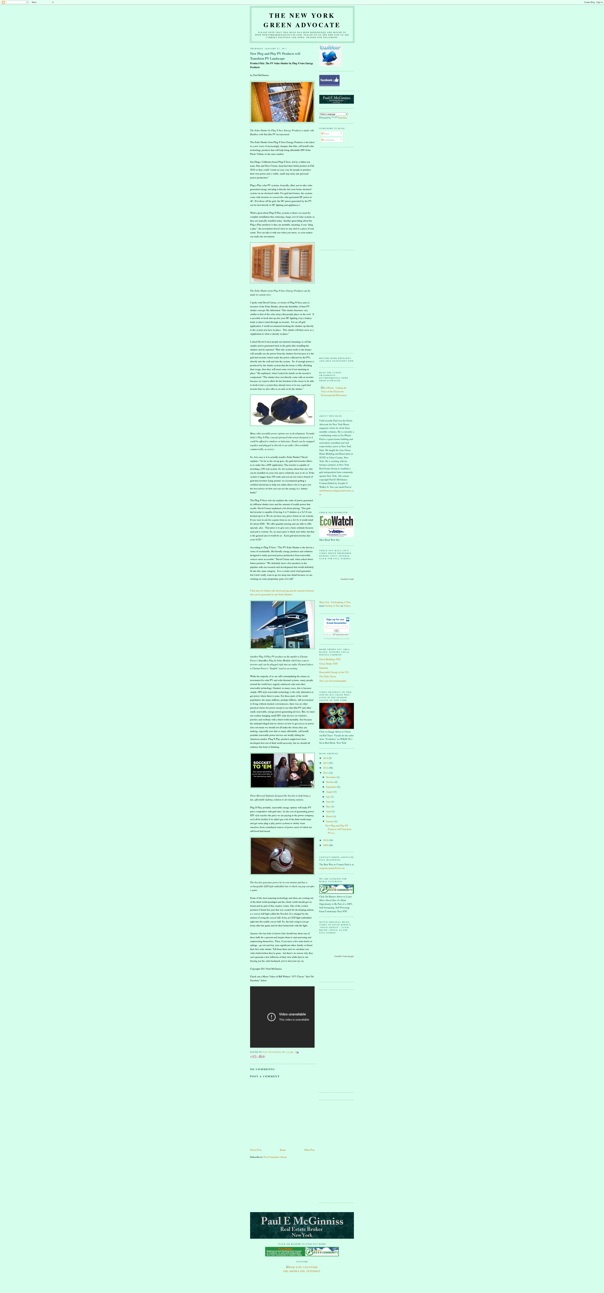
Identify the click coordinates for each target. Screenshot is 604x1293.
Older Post (309, 1149)
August (330, 791)
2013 (326, 762)
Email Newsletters (333, 638)
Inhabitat (323, 667)
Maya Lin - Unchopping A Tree (335, 602)
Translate (342, 117)
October (330, 781)
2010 (326, 840)
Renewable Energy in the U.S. (334, 672)
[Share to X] (257, 1056)
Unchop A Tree (332, 605)
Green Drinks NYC (328, 663)
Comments (328, 139)
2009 (326, 845)
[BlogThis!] (254, 1056)
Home (283, 1149)
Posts (326, 133)
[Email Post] (296, 1052)
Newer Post (255, 1149)
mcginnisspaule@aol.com (332, 868)
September (331, 786)
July (328, 796)
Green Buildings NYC (330, 659)
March (329, 816)
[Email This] (251, 1056)
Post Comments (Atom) (275, 1156)
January (330, 821)
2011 (326, 772)
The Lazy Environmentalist (332, 680)
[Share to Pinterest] (263, 1056)
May (328, 806)
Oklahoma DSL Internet (302, 1271)
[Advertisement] (331, 198)
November (331, 777)
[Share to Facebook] (260, 1056)
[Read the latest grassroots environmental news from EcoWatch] (336, 395)
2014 (326, 758)
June (328, 801)
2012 (326, 767)
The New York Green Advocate (302, 20)
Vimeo (347, 605)
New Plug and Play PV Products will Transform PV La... (338, 829)
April (329, 811)
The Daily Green (327, 676)
